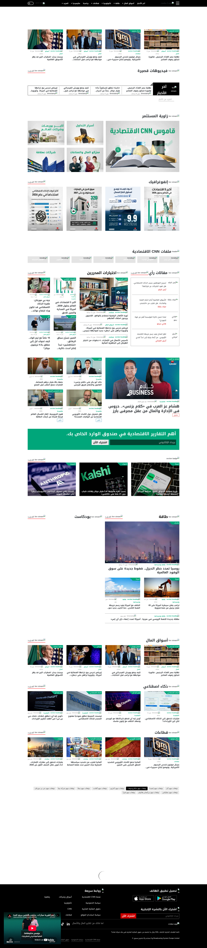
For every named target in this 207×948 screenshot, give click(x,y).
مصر (99, 359)
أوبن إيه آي (58, 693)
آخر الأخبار (141, 3)
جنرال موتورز (136, 31)
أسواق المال (129, 3)
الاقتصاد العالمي (69, 279)
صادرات (176, 523)
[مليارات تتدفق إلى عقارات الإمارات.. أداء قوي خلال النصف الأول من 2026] (45, 747)
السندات (46, 279)
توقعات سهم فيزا (129, 792)
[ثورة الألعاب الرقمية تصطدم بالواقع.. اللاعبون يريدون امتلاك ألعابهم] (104, 294)
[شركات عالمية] (46, 160)
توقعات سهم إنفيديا (156, 788)
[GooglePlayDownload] (165, 898)
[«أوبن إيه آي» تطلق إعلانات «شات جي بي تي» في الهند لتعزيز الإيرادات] (45, 701)
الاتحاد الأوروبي (135, 739)
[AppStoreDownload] (143, 898)
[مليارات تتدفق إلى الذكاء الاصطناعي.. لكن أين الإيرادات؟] (161, 701)
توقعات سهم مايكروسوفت (136, 788)
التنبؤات (124, 464)
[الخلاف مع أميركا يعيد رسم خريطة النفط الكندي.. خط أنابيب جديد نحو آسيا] (122, 587)
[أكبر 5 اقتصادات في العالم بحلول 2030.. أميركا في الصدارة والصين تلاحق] (65, 285)
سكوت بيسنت (57, 31)
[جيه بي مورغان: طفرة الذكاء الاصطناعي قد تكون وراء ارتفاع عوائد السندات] (39, 285)
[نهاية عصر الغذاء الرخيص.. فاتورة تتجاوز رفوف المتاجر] (161, 39)
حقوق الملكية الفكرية (61, 939)
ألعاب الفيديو (122, 279)
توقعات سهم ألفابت (100, 788)
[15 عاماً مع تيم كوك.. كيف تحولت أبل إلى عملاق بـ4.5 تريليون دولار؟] (39, 322)
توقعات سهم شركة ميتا (66, 788)
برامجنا (86, 3)
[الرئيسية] (167, 3)
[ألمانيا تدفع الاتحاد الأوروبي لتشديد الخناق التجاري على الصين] (123, 747)
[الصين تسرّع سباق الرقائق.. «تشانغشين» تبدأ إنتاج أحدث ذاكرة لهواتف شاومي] (65, 322)
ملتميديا (74, 299)
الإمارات (60, 359)
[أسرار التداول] (85, 133)
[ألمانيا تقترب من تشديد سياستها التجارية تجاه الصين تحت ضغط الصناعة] (84, 747)
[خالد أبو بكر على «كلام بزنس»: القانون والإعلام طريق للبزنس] (84, 366)
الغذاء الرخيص (174, 31)
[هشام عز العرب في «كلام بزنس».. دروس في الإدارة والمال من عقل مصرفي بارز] (142, 378)
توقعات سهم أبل (172, 788)
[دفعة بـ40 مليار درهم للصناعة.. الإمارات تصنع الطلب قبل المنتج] (45, 366)
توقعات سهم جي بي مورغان (45, 788)
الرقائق (72, 316)
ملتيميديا (76, 3)
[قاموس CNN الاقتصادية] (142, 146)
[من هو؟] (85, 160)
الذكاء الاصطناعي (173, 693)
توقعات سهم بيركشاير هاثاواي (148, 792)
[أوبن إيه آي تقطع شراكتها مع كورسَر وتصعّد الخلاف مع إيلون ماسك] (123, 701)
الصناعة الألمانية (95, 739)
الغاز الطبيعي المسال (55, 391)
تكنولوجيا (107, 3)
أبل (48, 316)
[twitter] (68, 924)
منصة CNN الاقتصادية (92, 939)
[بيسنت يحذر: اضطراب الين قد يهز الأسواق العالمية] (45, 39)
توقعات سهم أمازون (117, 788)
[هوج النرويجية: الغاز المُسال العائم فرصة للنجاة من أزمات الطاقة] (45, 398)
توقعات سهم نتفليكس (170, 792)
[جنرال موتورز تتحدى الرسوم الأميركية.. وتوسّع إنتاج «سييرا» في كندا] (123, 39)
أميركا (177, 464)
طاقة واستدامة (159, 565)
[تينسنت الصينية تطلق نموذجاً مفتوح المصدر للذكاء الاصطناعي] (84, 701)
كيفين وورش (97, 31)
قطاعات (96, 3)
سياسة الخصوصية (77, 939)
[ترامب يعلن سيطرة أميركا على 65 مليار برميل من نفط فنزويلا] (161, 587)
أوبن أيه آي (136, 693)
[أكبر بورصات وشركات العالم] (46, 133)
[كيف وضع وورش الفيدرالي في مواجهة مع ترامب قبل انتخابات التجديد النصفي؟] (84, 39)
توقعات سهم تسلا (84, 788)
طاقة (117, 3)
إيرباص (99, 646)
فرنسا (99, 391)
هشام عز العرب (174, 359)
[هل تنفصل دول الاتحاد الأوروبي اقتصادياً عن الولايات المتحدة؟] (84, 398)
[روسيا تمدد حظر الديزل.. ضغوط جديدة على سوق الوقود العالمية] (142, 542)
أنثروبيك (72, 464)
